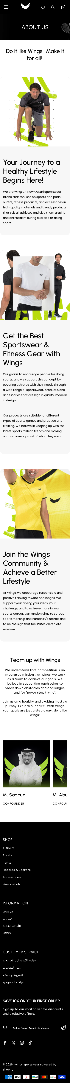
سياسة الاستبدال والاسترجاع (20, 960)
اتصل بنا (7, 919)
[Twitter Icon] (13, 1044)
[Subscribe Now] (63, 1028)
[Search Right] (53, 7)
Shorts (8, 855)
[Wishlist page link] (43, 7)
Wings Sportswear (26, 1064)
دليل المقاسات (12, 968)
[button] (63, 7)
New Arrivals (12, 884)
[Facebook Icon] (5, 1044)
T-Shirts (9, 848)
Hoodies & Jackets (17, 870)
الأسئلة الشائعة (12, 926)
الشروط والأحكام (13, 975)
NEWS (7, 933)
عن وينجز (8, 911)
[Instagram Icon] (22, 1044)
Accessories (12, 877)
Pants (7, 862)
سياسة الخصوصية (13, 982)
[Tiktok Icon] (30, 1044)
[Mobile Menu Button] (6, 7)
